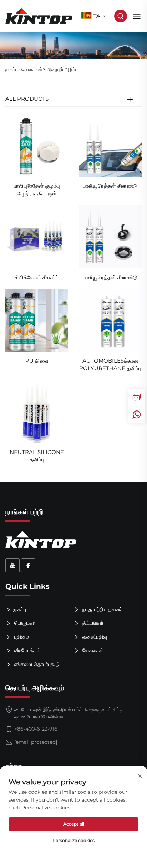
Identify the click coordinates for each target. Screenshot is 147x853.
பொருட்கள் (31, 69)
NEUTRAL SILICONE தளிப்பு (37, 456)
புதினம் (21, 636)
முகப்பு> (13, 69)
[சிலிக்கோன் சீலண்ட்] (36, 236)
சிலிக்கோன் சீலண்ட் (37, 277)
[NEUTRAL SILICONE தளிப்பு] (36, 411)
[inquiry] (136, 397)
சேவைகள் (92, 650)
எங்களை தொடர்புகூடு (36, 664)
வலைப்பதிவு (94, 636)
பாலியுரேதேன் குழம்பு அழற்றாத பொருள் (37, 189)
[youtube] (12, 565)
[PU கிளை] (36, 320)
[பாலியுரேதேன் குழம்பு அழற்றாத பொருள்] (36, 145)
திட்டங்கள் (92, 623)
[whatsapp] (136, 414)
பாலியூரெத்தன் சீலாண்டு (110, 185)
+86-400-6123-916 (35, 729)
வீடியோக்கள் (27, 650)
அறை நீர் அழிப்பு (62, 69)
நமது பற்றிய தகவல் (101, 609)
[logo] (39, 15)
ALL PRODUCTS (27, 98)
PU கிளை (37, 360)
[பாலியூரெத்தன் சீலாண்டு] (110, 145)
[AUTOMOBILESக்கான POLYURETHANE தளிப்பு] (110, 320)
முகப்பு (19, 609)
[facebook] (28, 565)
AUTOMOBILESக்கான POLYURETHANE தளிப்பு (110, 364)
